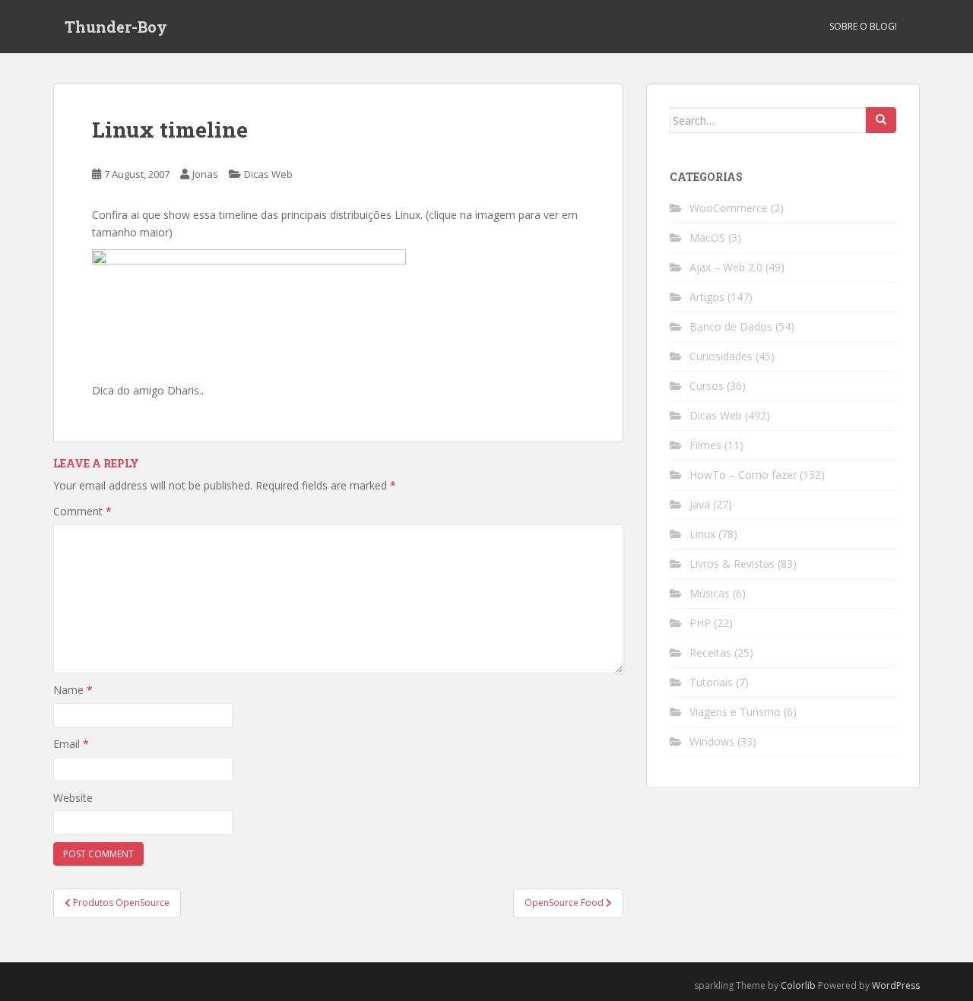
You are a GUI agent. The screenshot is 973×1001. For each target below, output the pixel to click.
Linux (702, 534)
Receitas (710, 652)
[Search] (881, 120)
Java (699, 504)
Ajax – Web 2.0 (725, 267)
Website (73, 797)
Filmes (705, 445)
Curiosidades (721, 356)
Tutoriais (711, 682)
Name (73, 690)
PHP (700, 623)
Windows (711, 741)
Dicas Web (268, 174)
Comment (82, 511)
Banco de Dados (730, 326)
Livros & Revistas (732, 563)
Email (71, 743)
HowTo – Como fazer (743, 474)
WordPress (896, 985)
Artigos (706, 297)
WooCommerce (728, 208)
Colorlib (798, 985)
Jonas (205, 174)
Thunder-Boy (116, 26)
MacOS (707, 237)
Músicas (709, 593)
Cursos (706, 386)
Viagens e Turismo (735, 712)
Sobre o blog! (863, 26)
